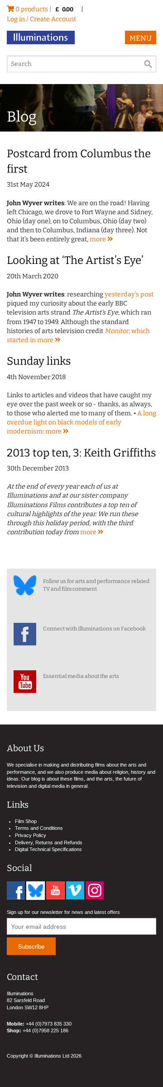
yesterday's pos (128, 294)
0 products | (43, 9)
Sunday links (39, 361)
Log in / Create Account (41, 19)
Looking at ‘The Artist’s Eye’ (75, 260)
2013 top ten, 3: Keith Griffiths (81, 453)
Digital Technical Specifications (48, 849)
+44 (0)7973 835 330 (49, 1023)
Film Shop (26, 821)
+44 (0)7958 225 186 (45, 1030)
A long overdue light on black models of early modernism (81, 422)
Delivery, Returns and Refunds (48, 842)
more (98, 239)
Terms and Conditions (39, 828)
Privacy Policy (30, 835)
